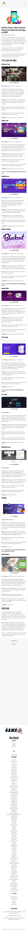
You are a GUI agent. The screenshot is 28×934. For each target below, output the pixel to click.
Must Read (13, 834)
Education (13, 789)
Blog (13, 772)
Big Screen (13, 770)
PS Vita (13, 847)
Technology (13, 872)
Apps (13, 766)
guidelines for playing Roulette (13, 814)
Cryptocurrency (13, 778)
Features (13, 794)
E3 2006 (13, 784)
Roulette (13, 857)
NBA (13, 835)
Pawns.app (15, 356)
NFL (13, 840)
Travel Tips (13, 875)
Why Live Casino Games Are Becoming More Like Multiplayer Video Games (14, 918)
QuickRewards (16, 464)
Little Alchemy (13, 825)
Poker (13, 844)
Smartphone (13, 862)
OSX (13, 842)
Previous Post (14, 641)
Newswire (13, 838)
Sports (12, 869)
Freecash (16, 409)
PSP (13, 854)
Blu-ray (12, 773)
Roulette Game (13, 859)
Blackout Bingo (16, 250)
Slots (13, 860)
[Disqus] (14, 665)
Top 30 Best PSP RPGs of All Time (14, 915)
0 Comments (4, 35)
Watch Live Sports (13, 879)
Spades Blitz (15, 302)
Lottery (13, 826)
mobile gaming (13, 831)
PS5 (13, 853)
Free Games (13, 800)
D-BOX (13, 779)
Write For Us (14, 747)
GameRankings (13, 809)
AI (13, 763)
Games (9, 35)
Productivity (13, 845)
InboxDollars (15, 573)
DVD (13, 782)
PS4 (13, 851)
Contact (14, 745)
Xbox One (13, 891)
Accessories (13, 762)
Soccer (13, 865)
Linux (13, 823)
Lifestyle (13, 822)
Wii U (13, 882)
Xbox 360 (12, 890)
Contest (12, 776)
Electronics (12, 791)
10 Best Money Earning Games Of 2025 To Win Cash (14, 172)
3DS (13, 760)
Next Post (14, 644)
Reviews (13, 856)
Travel (13, 873)
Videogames (12, 876)
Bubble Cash (15, 194)
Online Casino (13, 841)
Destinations (13, 781)
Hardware (13, 816)
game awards (13, 806)
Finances (13, 795)
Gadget (13, 801)
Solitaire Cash (16, 83)
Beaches (13, 767)
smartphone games (13, 863)
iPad (12, 819)
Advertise (14, 744)
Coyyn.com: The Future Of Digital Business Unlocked (13, 390)
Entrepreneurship (13, 792)
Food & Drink (13, 797)
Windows (13, 884)
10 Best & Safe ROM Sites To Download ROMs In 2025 (14, 284)
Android (13, 764)
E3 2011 (13, 785)
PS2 (13, 848)
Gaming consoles (13, 813)
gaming (12, 812)
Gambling (13, 803)
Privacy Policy (14, 754)
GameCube (13, 807)
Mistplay (16, 516)
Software (13, 868)
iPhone (12, 820)
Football (13, 798)
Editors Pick (13, 788)
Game (12, 804)
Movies (13, 832)
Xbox (13, 888)
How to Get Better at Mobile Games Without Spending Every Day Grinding (14, 912)
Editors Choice (13, 786)
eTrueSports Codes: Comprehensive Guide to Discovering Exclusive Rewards (13, 550)
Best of (13, 769)
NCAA (13, 837)
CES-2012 (13, 775)
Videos (12, 878)
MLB (13, 829)
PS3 (12, 850)
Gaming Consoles (14, 898)
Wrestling (13, 887)
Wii (12, 881)
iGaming (12, 817)
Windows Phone (13, 885)
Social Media (13, 866)
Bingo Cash (15, 138)
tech (13, 870)
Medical (13, 828)
